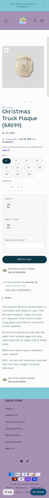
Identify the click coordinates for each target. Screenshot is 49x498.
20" (7, 174)
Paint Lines (12, 219)
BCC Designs (23, 484)
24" (29, 174)
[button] (6, 20)
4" (6, 161)
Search (9, 409)
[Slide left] (18, 102)
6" (17, 161)
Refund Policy (12, 435)
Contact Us (11, 415)
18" (40, 168)
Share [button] (8, 298)
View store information (18, 290)
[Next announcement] (44, 6)
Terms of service (15, 492)
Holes (9, 199)
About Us (10, 449)
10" (37, 161)
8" (27, 161)
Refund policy (22, 488)
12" (7, 168)
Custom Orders (13, 442)
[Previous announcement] (5, 6)
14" (18, 168)
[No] (25, 207)
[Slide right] (31, 102)
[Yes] (25, 204)
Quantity (6, 181)
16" (29, 168)
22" (18, 174)
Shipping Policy (13, 429)
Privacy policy (36, 488)
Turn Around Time (15, 422)
